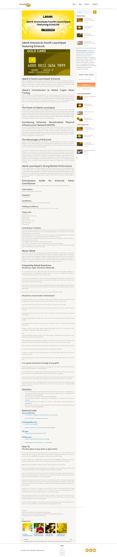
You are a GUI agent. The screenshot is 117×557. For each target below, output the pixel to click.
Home (74, 4)
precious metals (66, 271)
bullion (53, 371)
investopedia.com (29, 422)
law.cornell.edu (28, 413)
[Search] (94, 12)
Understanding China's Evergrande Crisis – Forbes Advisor (38, 442)
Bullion (23, 464)
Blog (80, 4)
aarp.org (27, 400)
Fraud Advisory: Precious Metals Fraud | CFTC (35, 433)
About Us (87, 4)
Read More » (86, 22)
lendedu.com (28, 403)
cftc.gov (25, 431)
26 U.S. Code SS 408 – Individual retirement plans (36, 418)
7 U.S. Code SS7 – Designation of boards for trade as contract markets (41, 415)
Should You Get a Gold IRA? (31, 424)
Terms (85, 88)
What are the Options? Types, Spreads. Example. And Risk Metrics (40, 427)
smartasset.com (39, 406)
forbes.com (40, 395)
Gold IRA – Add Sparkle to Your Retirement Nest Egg (37, 439)
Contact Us (95, 4)
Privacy (89, 88)
